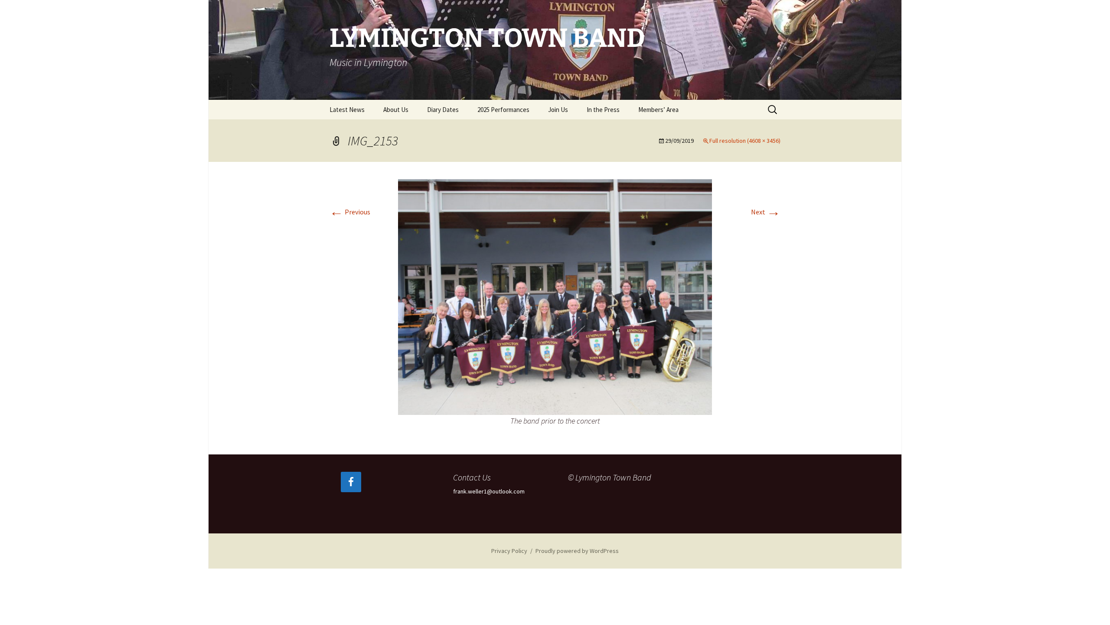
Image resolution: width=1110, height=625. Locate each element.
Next (765, 211)
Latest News (347, 109)
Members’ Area (658, 109)
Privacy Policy (509, 551)
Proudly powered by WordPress (577, 551)
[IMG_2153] (555, 296)
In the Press (603, 109)
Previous (350, 211)
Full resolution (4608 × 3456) (744, 141)
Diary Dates (443, 109)
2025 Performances (503, 109)
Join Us (558, 109)
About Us (395, 109)
